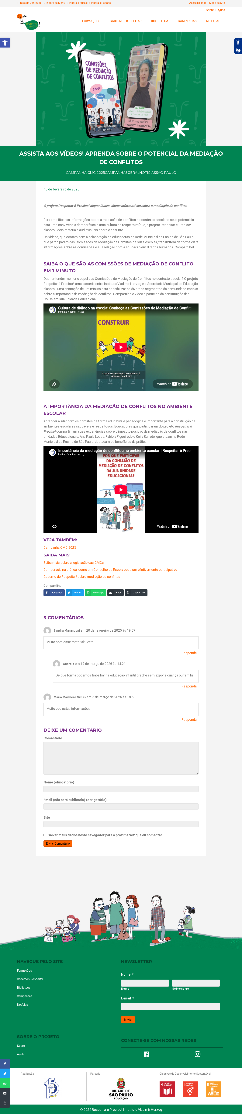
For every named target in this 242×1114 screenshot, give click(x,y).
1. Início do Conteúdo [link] (29, 2)
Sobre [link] (210, 10)
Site (46, 817)
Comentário (52, 738)
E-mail (127, 998)
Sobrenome (180, 988)
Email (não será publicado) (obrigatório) (75, 800)
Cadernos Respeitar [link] (125, 21)
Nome (127, 974)
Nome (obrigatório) (58, 782)
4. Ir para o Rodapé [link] (100, 2)
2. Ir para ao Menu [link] (54, 2)
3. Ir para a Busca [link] (77, 2)
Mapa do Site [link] (217, 2)
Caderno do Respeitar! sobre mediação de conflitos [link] (81, 577)
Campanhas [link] (187, 21)
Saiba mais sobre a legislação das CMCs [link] (73, 563)
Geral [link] (133, 173)
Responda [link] (189, 653)
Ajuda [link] (221, 10)
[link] (5, 43)
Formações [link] (91, 21)
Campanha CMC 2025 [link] (85, 173)
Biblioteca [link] (159, 21)
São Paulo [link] (166, 173)
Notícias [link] (213, 21)
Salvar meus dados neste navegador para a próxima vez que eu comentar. (105, 835)
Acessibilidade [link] (197, 2)
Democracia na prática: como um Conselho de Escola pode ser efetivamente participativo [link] (110, 570)
